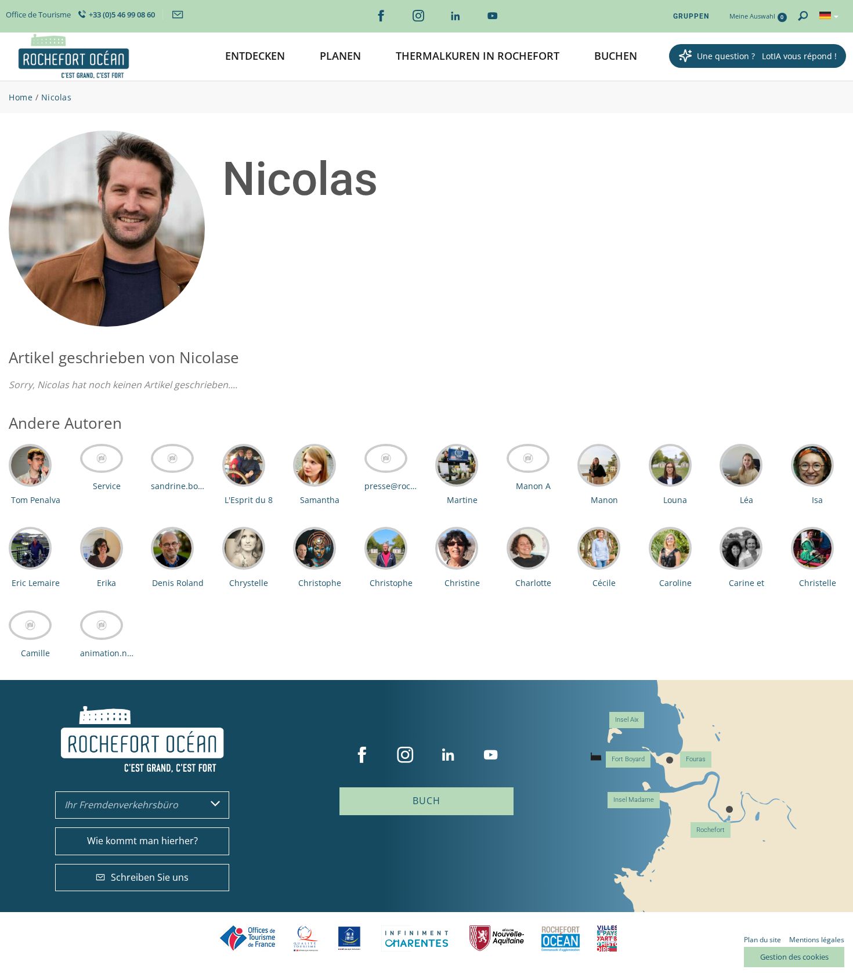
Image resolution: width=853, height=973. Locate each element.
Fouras (696, 759)
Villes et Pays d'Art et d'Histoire (607, 938)
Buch (426, 800)
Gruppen (691, 16)
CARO (560, 938)
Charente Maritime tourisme (416, 938)
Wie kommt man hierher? (142, 840)
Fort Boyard (628, 759)
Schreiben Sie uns (150, 877)
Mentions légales (816, 940)
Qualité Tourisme (306, 938)
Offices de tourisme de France (247, 938)
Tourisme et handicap (349, 938)
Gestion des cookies (794, 957)
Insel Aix (626, 720)
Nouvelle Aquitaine (496, 938)
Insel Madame (633, 800)
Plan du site (762, 940)
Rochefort (710, 830)
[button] (255, 56)
